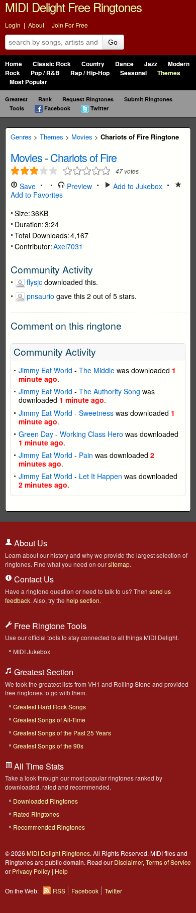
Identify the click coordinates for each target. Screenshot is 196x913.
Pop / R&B (45, 73)
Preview (78, 186)
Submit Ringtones (148, 99)
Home (13, 64)
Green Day (36, 434)
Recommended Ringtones (49, 827)
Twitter (99, 108)
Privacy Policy (31, 871)
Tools (17, 108)
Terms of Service (168, 862)
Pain (86, 455)
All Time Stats (38, 766)
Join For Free (70, 25)
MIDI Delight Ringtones (58, 853)
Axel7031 (68, 246)
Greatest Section (42, 672)
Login (13, 25)
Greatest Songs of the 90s (48, 745)
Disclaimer (128, 862)
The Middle (97, 370)
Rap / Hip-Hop (90, 73)
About (36, 25)
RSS (59, 890)
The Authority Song (109, 391)
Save (27, 186)
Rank (45, 99)
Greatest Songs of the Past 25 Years (62, 732)
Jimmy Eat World (45, 370)
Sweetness (96, 413)
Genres (21, 136)
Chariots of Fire (83, 157)
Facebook (57, 108)
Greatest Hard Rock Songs (49, 706)
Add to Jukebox (136, 186)
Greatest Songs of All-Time (49, 719)
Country (93, 64)
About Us (29, 543)
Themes (168, 73)
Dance (124, 64)
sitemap (119, 564)
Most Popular (28, 82)
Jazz (150, 64)
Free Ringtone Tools (49, 626)
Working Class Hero (91, 434)
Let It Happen (100, 476)
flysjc (34, 282)
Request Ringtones (88, 99)
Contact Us (33, 579)
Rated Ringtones (36, 814)
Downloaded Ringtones (45, 801)
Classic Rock (52, 64)
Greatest (16, 99)
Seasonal (133, 73)
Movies (81, 136)
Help (61, 871)
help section (83, 600)
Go (113, 42)
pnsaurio (40, 296)
